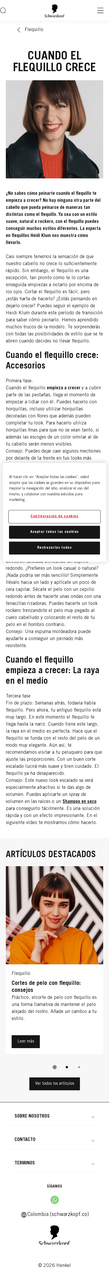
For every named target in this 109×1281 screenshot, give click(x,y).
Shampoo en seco (79, 801)
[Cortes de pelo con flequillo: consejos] (54, 961)
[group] (54, 971)
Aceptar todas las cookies (54, 532)
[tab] (55, 1067)
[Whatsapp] (54, 1200)
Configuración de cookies (54, 516)
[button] (54, 1116)
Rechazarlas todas (54, 548)
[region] (54, 512)
